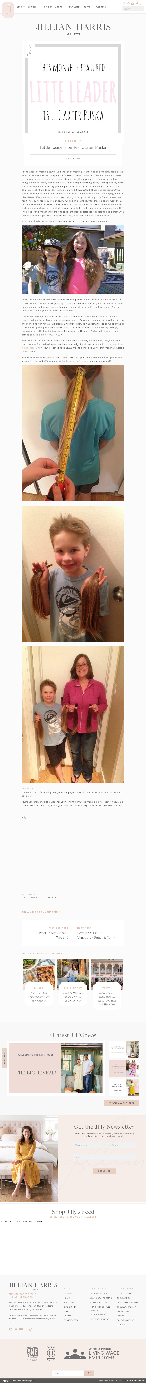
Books (87, 7)
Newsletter (74, 7)
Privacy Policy (103, 1381)
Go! (90, 1373)
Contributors (71, 1320)
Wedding (101, 7)
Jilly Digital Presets (101, 1298)
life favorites (34, 897)
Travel (107, 988)
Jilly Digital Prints (100, 1293)
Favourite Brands (99, 1319)
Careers (121, 1325)
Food (66, 1311)
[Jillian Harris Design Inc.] (73, 27)
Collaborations (98, 1302)
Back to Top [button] (135, 1381)
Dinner (38, 988)
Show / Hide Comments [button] (48, 912)
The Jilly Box (73, 988)
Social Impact (124, 1311)
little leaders (49, 897)
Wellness (69, 1302)
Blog (19, 7)
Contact (121, 1316)
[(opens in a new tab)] (56, 1068)
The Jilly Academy (126, 1307)
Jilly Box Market (99, 1315)
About (58, 7)
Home (67, 1298)
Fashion (68, 1316)
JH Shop (32, 7)
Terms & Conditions (118, 1381)
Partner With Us (125, 1320)
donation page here (75, 361)
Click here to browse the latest (73, 1217)
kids (24, 897)
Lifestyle (69, 1293)
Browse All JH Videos (121, 1103)
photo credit (28, 788)
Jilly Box (48, 9)
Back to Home (124, 1293)
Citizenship (73, 141)
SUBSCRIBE (104, 1171)
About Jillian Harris (127, 1302)
